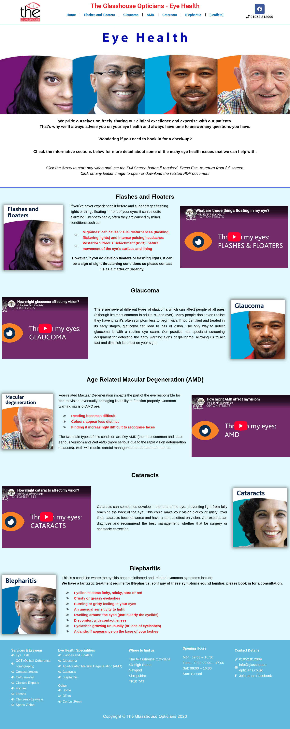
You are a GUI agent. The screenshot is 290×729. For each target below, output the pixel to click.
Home (71, 15)
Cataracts (169, 15)
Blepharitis (193, 15)
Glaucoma (130, 15)
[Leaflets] (217, 15)
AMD (150, 15)
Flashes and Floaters (99, 15)
